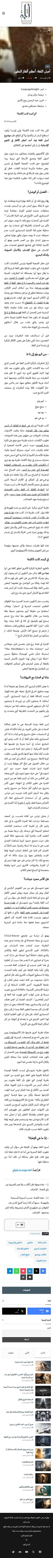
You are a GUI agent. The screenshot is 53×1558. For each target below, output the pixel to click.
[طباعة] (23, 1277)
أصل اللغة (41, 1242)
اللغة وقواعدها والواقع (22, 1170)
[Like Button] (22, 1225)
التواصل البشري (39, 1248)
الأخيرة (43, 1353)
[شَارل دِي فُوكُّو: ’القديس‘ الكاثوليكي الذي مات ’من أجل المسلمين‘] (43, 1378)
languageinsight (35, 1234)
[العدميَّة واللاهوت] (43, 1466)
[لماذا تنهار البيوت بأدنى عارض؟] (43, 1366)
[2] (16, 635)
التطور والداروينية (15, 1242)
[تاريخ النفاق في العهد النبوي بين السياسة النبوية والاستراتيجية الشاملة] (43, 1391)
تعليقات (10, 1353)
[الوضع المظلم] (26, 1540)
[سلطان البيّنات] (43, 1478)
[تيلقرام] (10, 1271)
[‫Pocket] (23, 1271)
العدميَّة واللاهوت (27, 1462)
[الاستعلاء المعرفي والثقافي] (43, 1403)
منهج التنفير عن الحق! (26, 1499)
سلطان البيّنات (28, 1474)
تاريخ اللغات (24, 1254)
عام (41, 31)
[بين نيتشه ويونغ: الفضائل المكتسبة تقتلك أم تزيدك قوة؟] (43, 1453)
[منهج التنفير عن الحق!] (43, 1503)
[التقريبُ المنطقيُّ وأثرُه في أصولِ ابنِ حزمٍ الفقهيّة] (43, 1441)
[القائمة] (3, 14)
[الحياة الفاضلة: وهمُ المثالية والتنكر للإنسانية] (43, 1416)
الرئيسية (45, 31)
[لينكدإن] (30, 1271)
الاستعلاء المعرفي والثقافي (25, 1400)
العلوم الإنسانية (22, 1248)
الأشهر (27, 1353)
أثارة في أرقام (26, 1545)
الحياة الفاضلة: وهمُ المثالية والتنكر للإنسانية (19, 1412)
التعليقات (26, 1290)
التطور (29, 1242)
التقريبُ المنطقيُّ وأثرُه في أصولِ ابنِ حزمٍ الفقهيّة (18, 1437)
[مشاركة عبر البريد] (30, 1277)
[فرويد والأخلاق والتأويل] (43, 1491)
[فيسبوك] (43, 1271)
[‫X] (36, 1271)
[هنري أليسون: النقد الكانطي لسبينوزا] (43, 1428)
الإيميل (49, 1328)
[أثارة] (27, 13)
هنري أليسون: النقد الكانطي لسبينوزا (21, 1424)
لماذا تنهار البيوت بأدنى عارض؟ (24, 1362)
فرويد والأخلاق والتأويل (26, 1487)
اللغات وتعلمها (40, 1254)
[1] (5, 215)
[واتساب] (16, 1271)
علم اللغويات (40, 1261)
